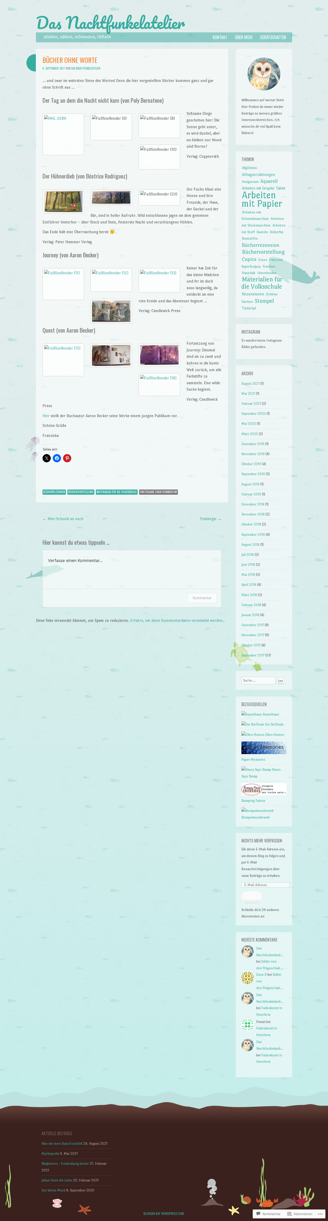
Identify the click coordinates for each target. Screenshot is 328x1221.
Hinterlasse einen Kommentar (158, 492)
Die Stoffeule (274, 724)
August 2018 (250, 545)
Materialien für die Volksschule (117, 492)
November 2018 (253, 514)
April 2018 (248, 585)
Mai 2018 (248, 575)
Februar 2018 (251, 605)
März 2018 (249, 595)
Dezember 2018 (252, 504)
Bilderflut (276, 232)
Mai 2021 (248, 394)
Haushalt (248, 273)
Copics (249, 259)
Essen (262, 260)
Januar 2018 (250, 615)
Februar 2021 (251, 404)
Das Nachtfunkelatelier (110, 22)
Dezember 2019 (252, 444)
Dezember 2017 (252, 625)
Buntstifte (250, 238)
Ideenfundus (266, 273)
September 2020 (253, 414)
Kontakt (220, 37)
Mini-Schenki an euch (63, 518)
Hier (46, 416)
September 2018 (253, 535)
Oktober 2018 (251, 524)
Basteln (262, 232)
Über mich (243, 37)
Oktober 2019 (251, 464)
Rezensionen (253, 294)
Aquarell (269, 181)
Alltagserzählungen (258, 174)
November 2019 (253, 454)
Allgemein (249, 168)
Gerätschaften (273, 37)
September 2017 (252, 655)
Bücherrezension (54, 492)
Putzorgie (210, 518)
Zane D (261, 974)
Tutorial (249, 308)
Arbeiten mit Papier (261, 199)
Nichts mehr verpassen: (262, 841)
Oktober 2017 (251, 645)
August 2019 (250, 484)
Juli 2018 (247, 555)
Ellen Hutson (274, 735)
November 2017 (252, 635)
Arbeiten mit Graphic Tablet (263, 188)
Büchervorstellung (81, 492)
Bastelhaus (270, 714)
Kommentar (202, 598)
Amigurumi (250, 182)
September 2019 (253, 474)
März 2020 (249, 434)
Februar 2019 (251, 494)
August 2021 (250, 384)
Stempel (264, 301)
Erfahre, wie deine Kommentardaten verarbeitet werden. (176, 620)
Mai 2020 (248, 424)
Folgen (252, 897)
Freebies (269, 266)
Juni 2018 (248, 565)
